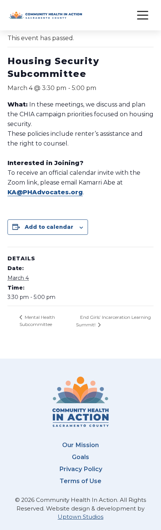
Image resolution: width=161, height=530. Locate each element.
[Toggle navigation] (142, 15)
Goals (80, 457)
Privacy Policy (80, 469)
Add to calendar (49, 227)
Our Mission (80, 445)
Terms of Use (80, 481)
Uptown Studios (80, 516)
